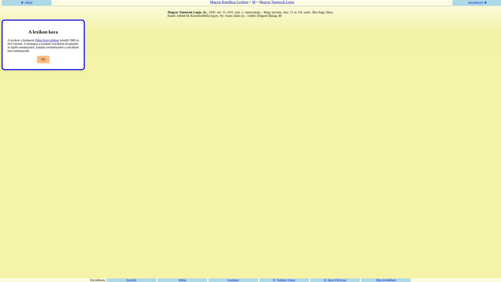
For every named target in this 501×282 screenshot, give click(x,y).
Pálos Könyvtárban (47, 40)
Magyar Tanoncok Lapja (276, 2)
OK (43, 59)
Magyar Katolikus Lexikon (229, 2)
